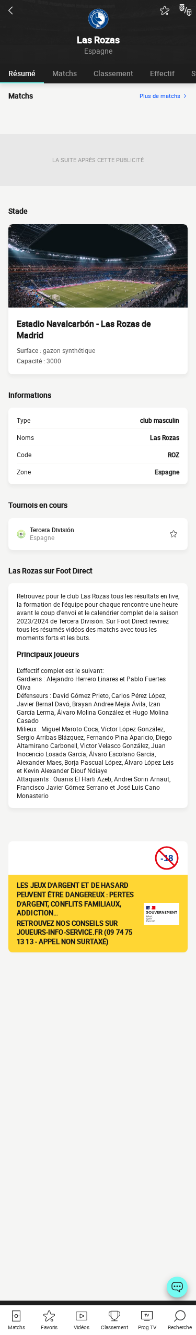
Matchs (64, 73)
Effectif (162, 73)
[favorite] (164, 10)
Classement (113, 73)
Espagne (167, 472)
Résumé (22, 73)
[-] (177, 1287)
